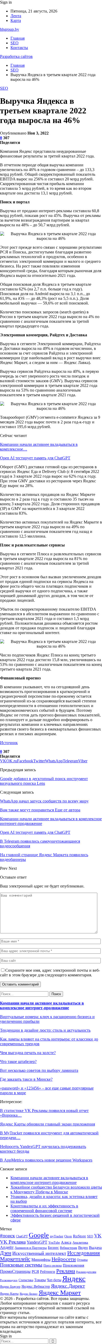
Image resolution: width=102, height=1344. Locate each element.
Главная (17, 38)
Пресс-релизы (52, 1265)
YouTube (54, 1242)
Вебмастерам (68, 1248)
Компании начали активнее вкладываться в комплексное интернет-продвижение (42, 1005)
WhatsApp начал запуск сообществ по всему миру (44, 801)
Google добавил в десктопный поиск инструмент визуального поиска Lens (44, 781)
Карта (15, 20)
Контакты (19, 47)
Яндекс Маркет (60, 1292)
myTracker (56, 1236)
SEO (14, 43)
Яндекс (74, 1278)
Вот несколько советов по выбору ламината (39, 1070)
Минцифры (40, 1259)
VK (97, 1235)
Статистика (26, 1280)
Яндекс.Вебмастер (35, 1286)
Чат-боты (54, 1280)
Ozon (68, 1236)
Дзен (5, 1253)
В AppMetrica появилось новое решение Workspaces (46, 1160)
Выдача (95, 1247)
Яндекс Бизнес (29, 1293)
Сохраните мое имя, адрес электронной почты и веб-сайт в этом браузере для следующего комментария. (50, 972)
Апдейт (7, 1247)
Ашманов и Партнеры (31, 1248)
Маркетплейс (15, 1259)
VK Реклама (13, 1242)
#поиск (7, 1235)
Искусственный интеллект (39, 1253)
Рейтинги (47, 1271)
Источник (9, 742)
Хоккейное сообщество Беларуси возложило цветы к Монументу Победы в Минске (56, 1189)
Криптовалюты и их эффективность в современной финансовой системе (44, 1208)
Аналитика (80, 1242)
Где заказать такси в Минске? (26, 1079)
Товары (40, 1280)
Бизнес (53, 1247)
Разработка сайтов (16, 56)
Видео (83, 1247)
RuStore (79, 1236)
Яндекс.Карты (9, 1294)
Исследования (83, 1253)
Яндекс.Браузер (10, 1286)
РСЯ (35, 1271)
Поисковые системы (21, 1265)
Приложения (73, 1265)
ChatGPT (22, 1236)
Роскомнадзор (9, 1280)
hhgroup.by (9, 29)
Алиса (66, 1242)
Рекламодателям (86, 1271)
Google (39, 1235)
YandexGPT (37, 1242)
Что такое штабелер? (18, 1061)
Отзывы (82, 1260)
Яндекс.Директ (68, 1286)
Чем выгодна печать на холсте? (28, 1052)
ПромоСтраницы (15, 1271)
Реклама (65, 1271)
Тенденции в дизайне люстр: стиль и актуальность (45, 1030)
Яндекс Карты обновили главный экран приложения (47, 1124)
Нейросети (64, 1259)
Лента (15, 16)
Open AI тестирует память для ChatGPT (35, 458)
